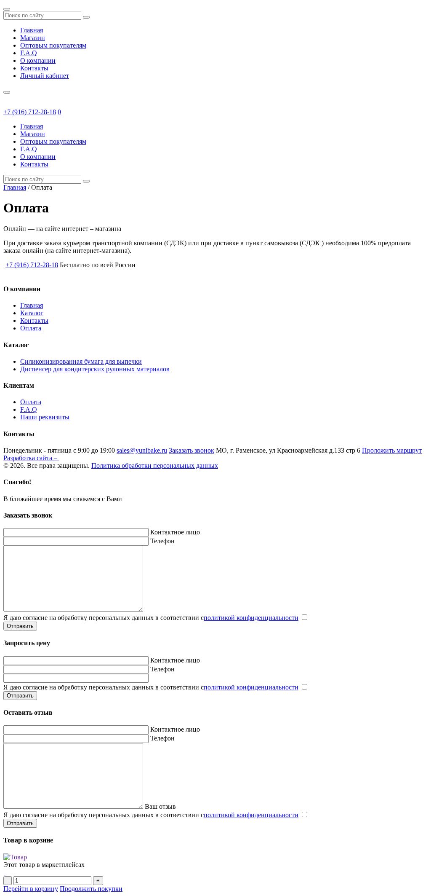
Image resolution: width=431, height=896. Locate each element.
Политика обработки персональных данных (154, 465)
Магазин (32, 37)
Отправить (20, 626)
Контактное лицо (175, 532)
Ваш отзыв (160, 806)
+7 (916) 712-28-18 (29, 111)
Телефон (162, 541)
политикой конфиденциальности (251, 617)
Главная (31, 30)
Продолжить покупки (91, 888)
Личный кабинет (44, 75)
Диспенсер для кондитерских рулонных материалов (95, 369)
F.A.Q (28, 52)
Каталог (31, 313)
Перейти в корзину (30, 888)
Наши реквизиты (44, 417)
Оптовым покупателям (53, 45)
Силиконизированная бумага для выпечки (81, 361)
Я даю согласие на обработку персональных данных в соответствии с (150, 617)
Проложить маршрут (392, 450)
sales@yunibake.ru (142, 450)
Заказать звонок (191, 450)
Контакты (34, 68)
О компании (38, 60)
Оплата (30, 328)
